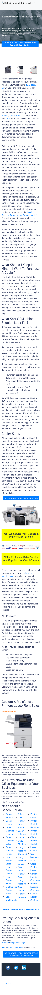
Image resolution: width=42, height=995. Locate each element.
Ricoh (20, 115)
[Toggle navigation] (4, 7)
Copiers (34, 900)
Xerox (8, 118)
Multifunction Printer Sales (12, 890)
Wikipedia (5, 942)
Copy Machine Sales (10, 840)
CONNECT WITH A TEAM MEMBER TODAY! (21, 498)
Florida (9, 947)
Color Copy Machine (22, 880)
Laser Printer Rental (9, 880)
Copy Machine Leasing (10, 830)
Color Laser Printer (21, 870)
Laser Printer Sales (9, 860)
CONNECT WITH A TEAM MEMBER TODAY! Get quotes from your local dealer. (21, 954)
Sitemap (9, 983)
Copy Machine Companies (23, 850)
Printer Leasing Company (35, 887)
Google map (14, 942)
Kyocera (13, 115)
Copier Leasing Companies (35, 877)
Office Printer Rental (33, 840)
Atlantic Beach (18, 947)
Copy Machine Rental (10, 850)
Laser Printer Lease (9, 870)
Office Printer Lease (33, 867)
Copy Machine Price (34, 857)
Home (4, 947)
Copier (21, 837)
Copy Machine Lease (22, 860)
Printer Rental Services (34, 824)
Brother (5, 115)
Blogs (22, 942)
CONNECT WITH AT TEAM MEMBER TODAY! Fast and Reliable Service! (20, 43)
